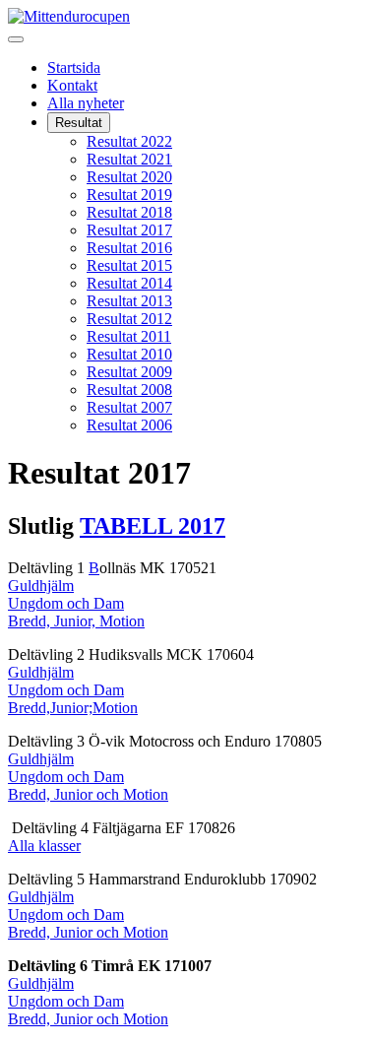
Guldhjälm (41, 585)
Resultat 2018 (129, 212)
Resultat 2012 (129, 318)
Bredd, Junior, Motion (76, 621)
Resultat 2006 (129, 425)
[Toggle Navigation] (16, 39)
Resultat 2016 (129, 247)
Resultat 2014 (129, 283)
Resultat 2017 (129, 230)
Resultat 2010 (129, 354)
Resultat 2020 (129, 176)
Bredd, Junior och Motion (88, 794)
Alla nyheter (85, 103)
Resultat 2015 (129, 265)
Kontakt (72, 85)
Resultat (78, 122)
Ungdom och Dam (66, 603)
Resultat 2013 (129, 301)
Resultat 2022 (129, 141)
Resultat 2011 (129, 336)
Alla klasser (44, 845)
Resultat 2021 (129, 159)
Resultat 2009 (129, 371)
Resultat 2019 (129, 194)
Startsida (73, 67)
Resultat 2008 (129, 389)
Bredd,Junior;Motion (73, 707)
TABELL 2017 (152, 526)
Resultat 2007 (129, 407)
